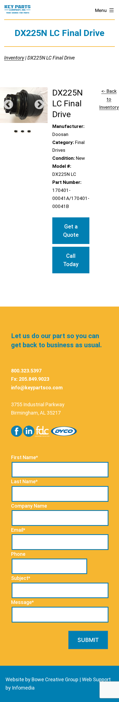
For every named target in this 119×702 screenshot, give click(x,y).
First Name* (24, 457)
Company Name (29, 506)
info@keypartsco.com (37, 387)
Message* (22, 602)
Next (39, 104)
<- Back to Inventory (109, 99)
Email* (18, 530)
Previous (8, 104)
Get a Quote (71, 230)
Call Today (71, 260)
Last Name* (24, 481)
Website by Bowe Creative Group (42, 679)
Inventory (14, 58)
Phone (18, 554)
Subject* (20, 578)
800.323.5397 (26, 371)
